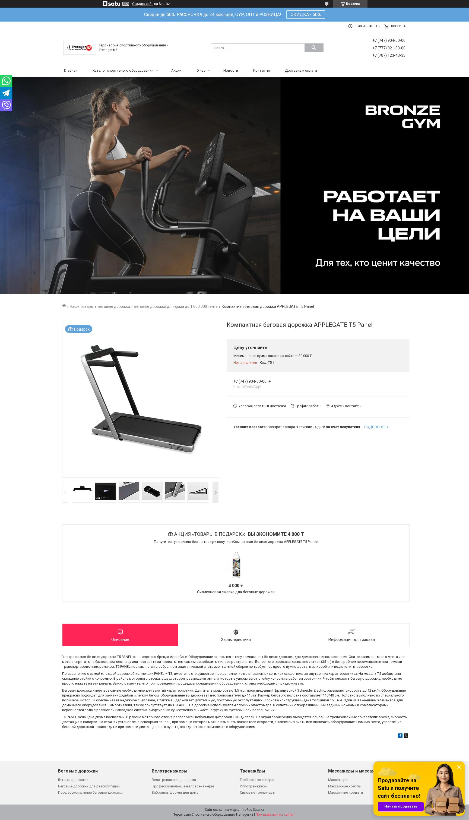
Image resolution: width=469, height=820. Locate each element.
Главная (70, 70)
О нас (201, 70)
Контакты (261, 70)
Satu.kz (258, 810)
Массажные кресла (344, 786)
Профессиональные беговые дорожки (90, 792)
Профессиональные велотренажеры (183, 786)
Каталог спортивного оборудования (123, 70)
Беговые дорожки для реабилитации (89, 786)
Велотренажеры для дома (174, 780)
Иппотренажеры (254, 786)
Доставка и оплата (301, 70)
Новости (230, 70)
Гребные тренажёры (257, 780)
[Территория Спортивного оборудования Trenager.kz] (80, 48)
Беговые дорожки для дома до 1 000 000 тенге (176, 306)
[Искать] (314, 47)
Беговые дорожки (114, 306)
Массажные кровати (345, 792)
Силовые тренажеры (257, 792)
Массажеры (338, 780)
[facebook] (400, 736)
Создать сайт (142, 4)
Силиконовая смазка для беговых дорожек (236, 592)
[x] (406, 736)
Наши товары (82, 306)
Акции (176, 70)
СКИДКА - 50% (306, 14)
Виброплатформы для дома (175, 792)
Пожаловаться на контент (276, 814)
